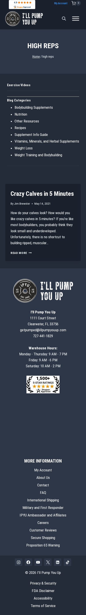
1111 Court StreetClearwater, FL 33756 (43, 318)
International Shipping (43, 500)
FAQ (43, 492)
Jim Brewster (22, 203)
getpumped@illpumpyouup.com (43, 330)
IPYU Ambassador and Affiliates (43, 515)
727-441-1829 (43, 336)
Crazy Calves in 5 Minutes (42, 193)
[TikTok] (67, 562)
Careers (43, 522)
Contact (43, 485)
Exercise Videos (18, 85)
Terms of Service (43, 606)
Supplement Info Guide (31, 134)
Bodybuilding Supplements (34, 107)
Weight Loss (24, 148)
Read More (21, 253)
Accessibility (43, 598)
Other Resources (27, 121)
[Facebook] (28, 562)
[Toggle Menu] (75, 19)
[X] (48, 562)
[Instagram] (18, 562)
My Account (60, 3)
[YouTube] (38, 562)
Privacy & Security (43, 583)
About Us (43, 477)
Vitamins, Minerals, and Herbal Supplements (47, 141)
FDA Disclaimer (43, 590)
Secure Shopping (43, 537)
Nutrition (21, 114)
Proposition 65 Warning (43, 545)
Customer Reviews (43, 530)
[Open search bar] (64, 19)
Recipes (20, 128)
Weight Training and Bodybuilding (38, 155)
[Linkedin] (58, 562)
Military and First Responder (43, 507)
